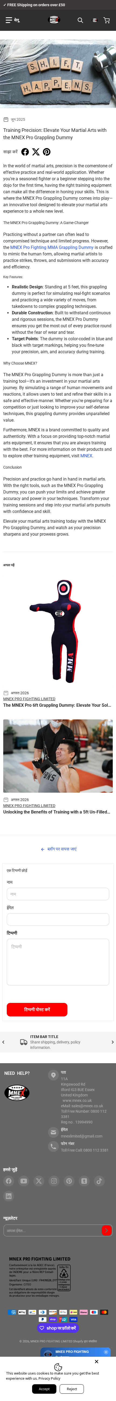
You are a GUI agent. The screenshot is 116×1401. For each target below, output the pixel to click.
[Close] (96, 1361)
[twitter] (38, 1181)
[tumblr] (84, 1181)
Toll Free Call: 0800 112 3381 (85, 1150)
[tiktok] (99, 1181)
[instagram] (54, 1181)
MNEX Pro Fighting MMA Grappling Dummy (52, 247)
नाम (9, 882)
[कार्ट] (107, 20)
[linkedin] (8, 1196)
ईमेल (10, 907)
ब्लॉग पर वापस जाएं (61, 849)
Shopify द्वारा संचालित (85, 1341)
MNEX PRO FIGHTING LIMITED (51, 1341)
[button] (12, 20)
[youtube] (23, 1181)
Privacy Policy (49, 1378)
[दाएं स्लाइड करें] (113, 1042)
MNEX (86, 455)
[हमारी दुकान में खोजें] (80, 20)
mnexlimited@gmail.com (81, 1136)
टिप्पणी (12, 933)
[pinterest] (69, 1181)
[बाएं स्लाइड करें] (3, 1042)
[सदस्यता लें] (107, 1230)
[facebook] (8, 1181)
